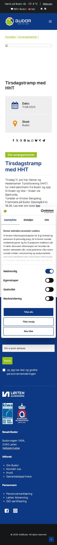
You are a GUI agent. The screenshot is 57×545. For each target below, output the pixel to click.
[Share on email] (43, 140)
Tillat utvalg (28, 321)
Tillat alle (28, 312)
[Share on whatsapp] (32, 140)
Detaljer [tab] (28, 219)
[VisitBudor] (18, 21)
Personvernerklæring (19, 493)
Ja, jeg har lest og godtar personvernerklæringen (22, 371)
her (38, 205)
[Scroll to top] (51, 538)
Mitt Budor (20, 9)
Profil (9, 472)
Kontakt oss (13, 469)
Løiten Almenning (17, 497)
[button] (42, 8)
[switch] (49, 280)
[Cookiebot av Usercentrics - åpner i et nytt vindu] (41, 211)
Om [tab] (47, 219)
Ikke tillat (28, 331)
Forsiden (10, 36)
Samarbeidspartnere (19, 476)
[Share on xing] (40, 140)
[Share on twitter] (17, 140)
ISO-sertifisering (16, 501)
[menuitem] (18, 9)
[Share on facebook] (13, 140)
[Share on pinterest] (24, 140)
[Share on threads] (21, 140)
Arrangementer (27, 36)
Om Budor (12, 465)
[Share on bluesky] (36, 140)
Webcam (47, 3)
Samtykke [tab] (10, 219)
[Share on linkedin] (28, 140)
